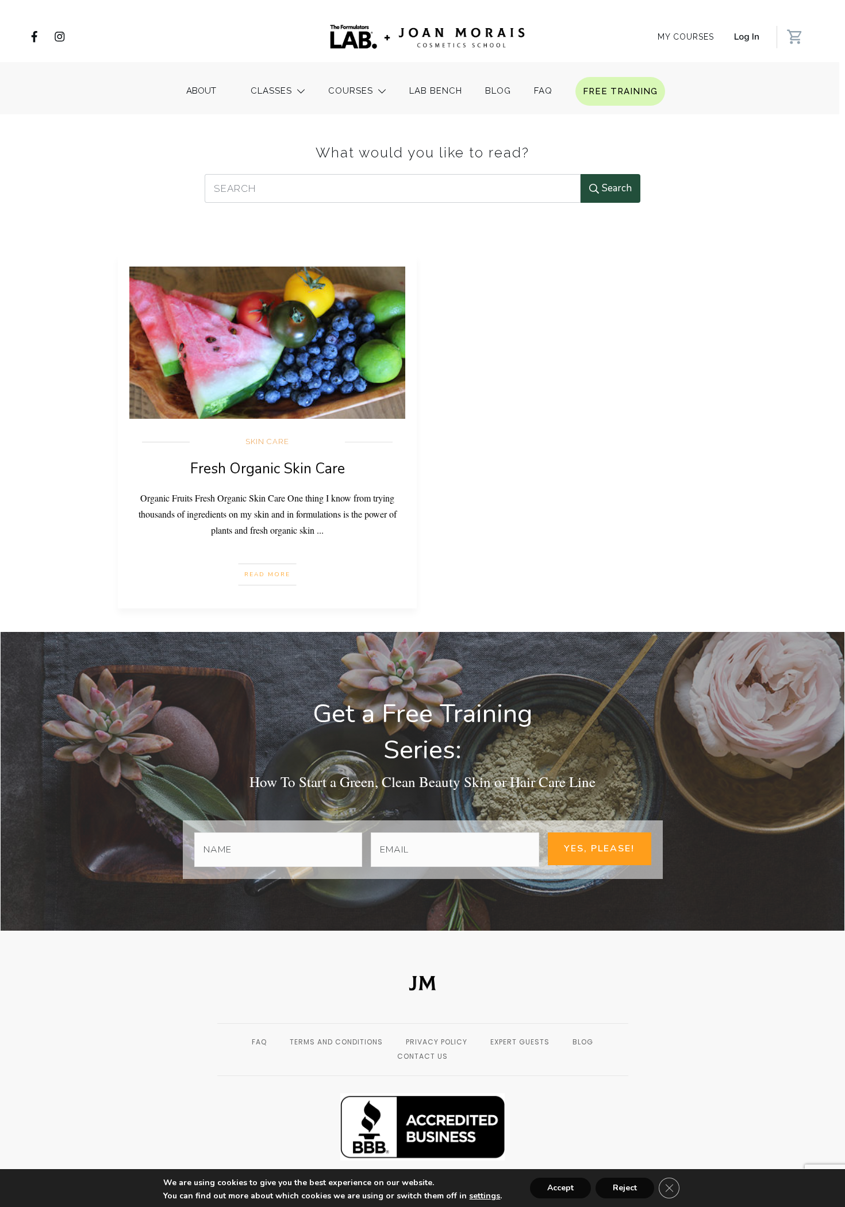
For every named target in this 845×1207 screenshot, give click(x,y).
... (320, 530)
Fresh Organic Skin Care (267, 469)
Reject (625, 1187)
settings (484, 1196)
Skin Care (267, 441)
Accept (560, 1187)
